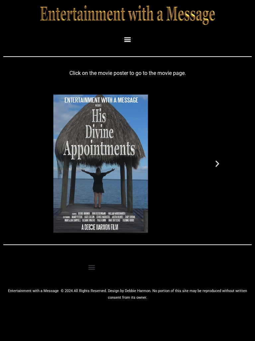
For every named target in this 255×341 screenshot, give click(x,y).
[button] (127, 39)
